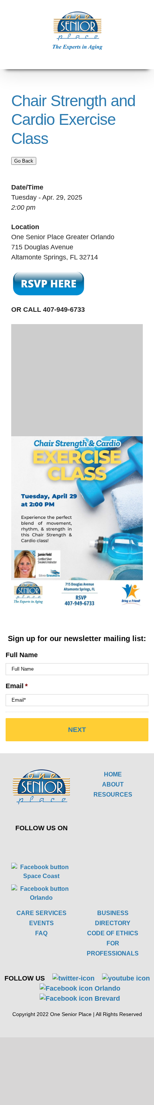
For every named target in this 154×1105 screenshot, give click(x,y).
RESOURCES (112, 794)
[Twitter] (36, 844)
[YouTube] (53, 844)
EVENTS (41, 923)
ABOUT (113, 784)
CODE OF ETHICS (112, 933)
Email (17, 686)
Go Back (23, 161)
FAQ (41, 933)
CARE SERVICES (41, 913)
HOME (113, 774)
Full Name (22, 655)
